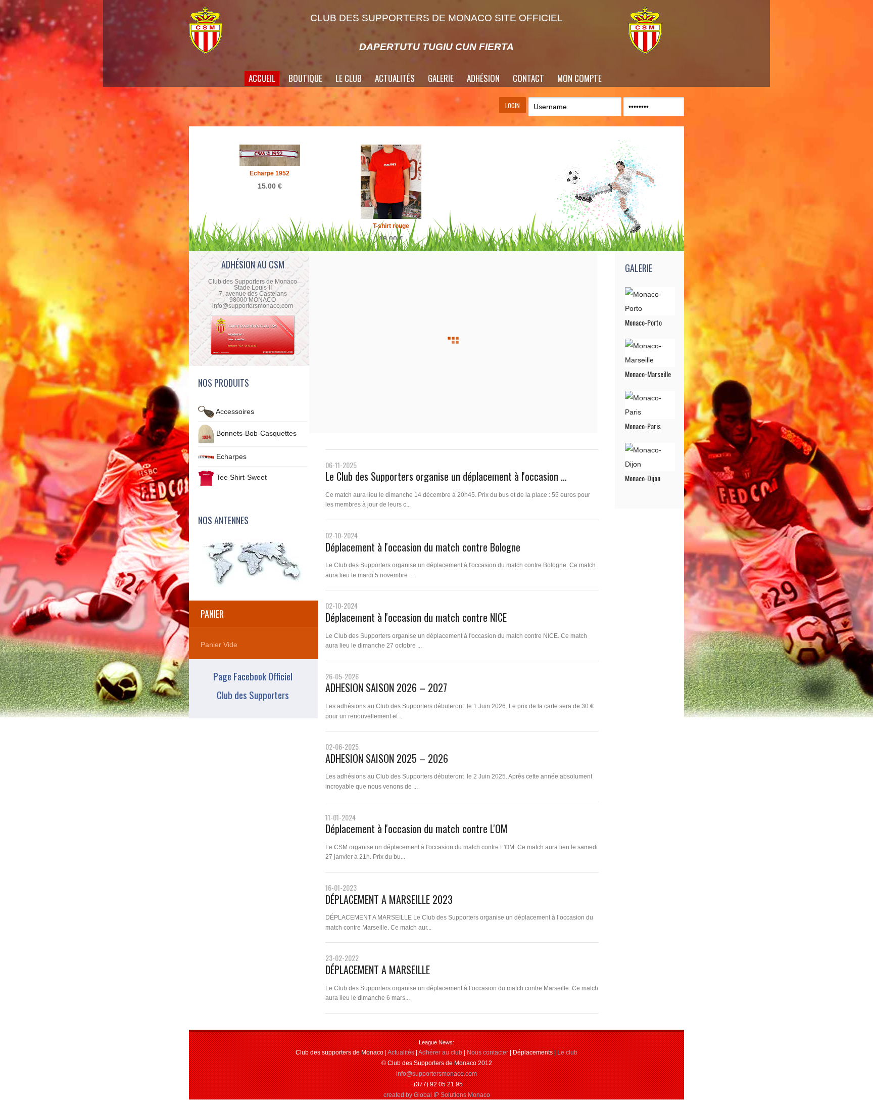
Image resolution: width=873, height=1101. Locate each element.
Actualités (395, 78)
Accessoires (235, 411)
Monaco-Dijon (642, 478)
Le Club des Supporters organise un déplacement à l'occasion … (446, 476)
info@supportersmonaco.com (436, 1073)
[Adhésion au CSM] (253, 353)
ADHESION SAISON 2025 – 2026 (386, 758)
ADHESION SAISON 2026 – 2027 (386, 687)
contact (528, 78)
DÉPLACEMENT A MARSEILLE (377, 969)
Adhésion (483, 78)
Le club (567, 1052)
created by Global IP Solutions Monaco (436, 1094)
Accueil (262, 78)
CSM (217, 30)
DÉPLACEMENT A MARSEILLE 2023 (389, 899)
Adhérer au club (440, 1052)
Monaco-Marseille (648, 374)
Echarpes (231, 456)
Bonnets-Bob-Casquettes (256, 433)
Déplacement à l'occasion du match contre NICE (416, 617)
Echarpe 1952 (269, 173)
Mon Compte (579, 78)
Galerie (441, 78)
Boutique (305, 78)
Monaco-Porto (643, 322)
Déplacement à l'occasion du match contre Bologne (422, 547)
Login (512, 105)
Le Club (348, 78)
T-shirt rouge (391, 226)
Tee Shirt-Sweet (241, 478)
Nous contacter (487, 1052)
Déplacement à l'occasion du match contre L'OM (416, 828)
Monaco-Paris (643, 426)
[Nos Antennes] (253, 563)
